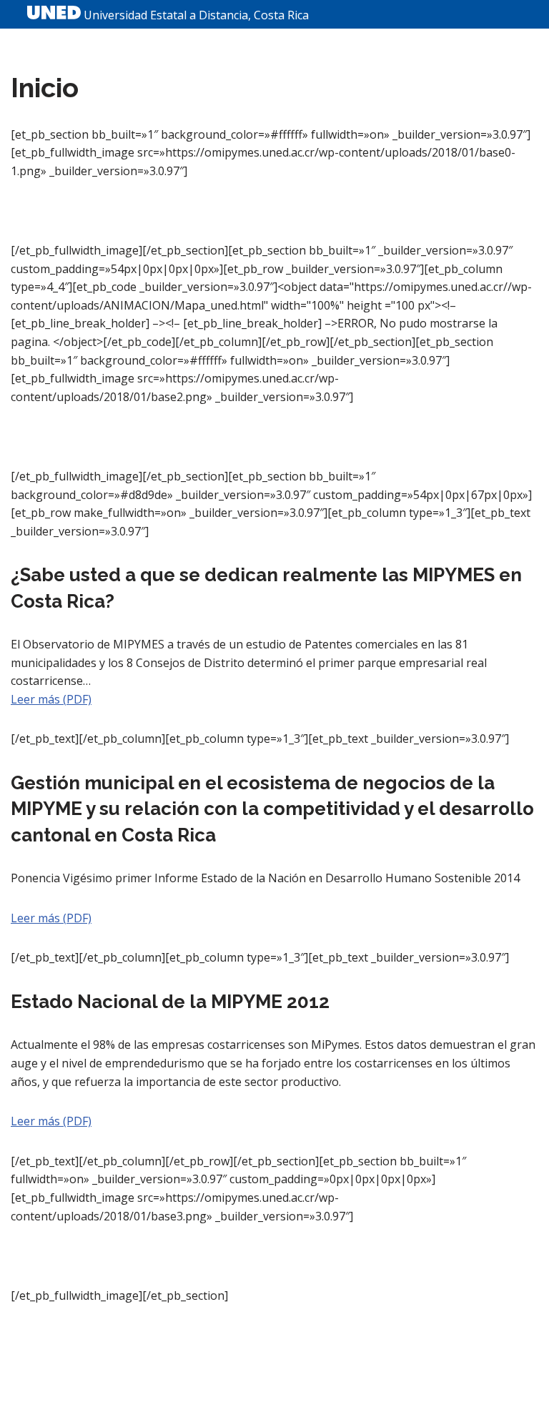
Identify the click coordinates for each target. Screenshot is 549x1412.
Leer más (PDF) (51, 699)
